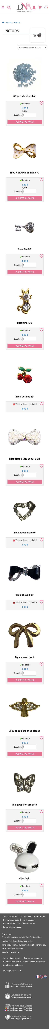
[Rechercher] (9, 7)
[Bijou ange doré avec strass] (24, 709)
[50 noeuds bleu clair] (24, 74)
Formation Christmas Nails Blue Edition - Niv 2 (22, 937)
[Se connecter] (34, 7)
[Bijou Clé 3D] (24, 227)
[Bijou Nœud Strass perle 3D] (24, 437)
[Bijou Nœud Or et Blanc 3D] (24, 151)
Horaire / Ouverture (10, 952)
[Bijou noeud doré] (24, 635)
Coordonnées (25, 916)
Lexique (31, 920)
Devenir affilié (9, 923)
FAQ (23, 920)
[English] (41, 977)
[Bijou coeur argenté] (24, 511)
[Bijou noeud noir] (24, 573)
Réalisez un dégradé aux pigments (17, 941)
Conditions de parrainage (34, 962)
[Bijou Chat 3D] (24, 301)
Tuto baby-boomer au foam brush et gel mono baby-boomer (24, 945)
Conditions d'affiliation (13, 965)
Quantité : (18, 115)
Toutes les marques (33, 958)
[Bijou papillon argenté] (24, 783)
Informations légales (12, 927)
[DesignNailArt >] (3, 22)
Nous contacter (10, 916)
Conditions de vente (26, 923)
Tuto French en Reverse (12, 949)
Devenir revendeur (11, 920)
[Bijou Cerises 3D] (24, 375)
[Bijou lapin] (24, 856)
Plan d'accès (39, 916)
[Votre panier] (40, 7)
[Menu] (3, 7)
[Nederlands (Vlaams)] (45, 977)
